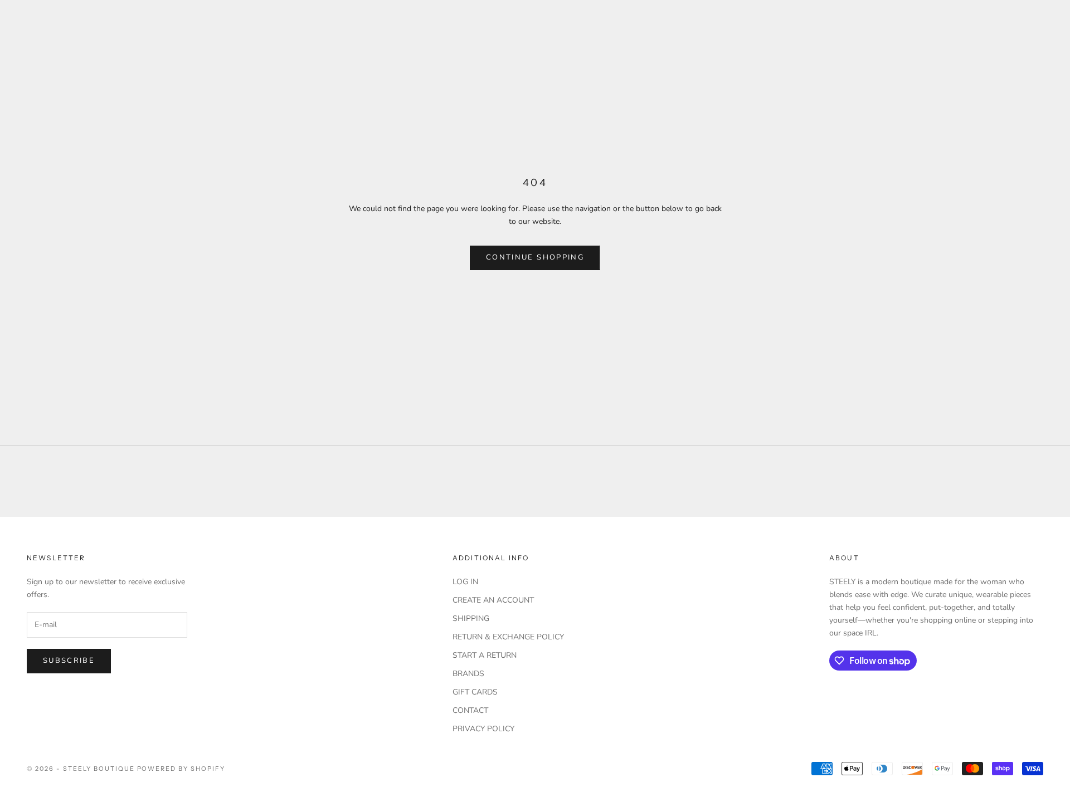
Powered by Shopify (181, 768)
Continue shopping (535, 257)
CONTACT (470, 710)
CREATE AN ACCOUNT (493, 600)
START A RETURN (485, 655)
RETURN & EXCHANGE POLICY (508, 637)
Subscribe (69, 661)
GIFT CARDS (475, 692)
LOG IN (465, 581)
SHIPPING (471, 618)
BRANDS (468, 673)
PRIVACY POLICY (483, 728)
